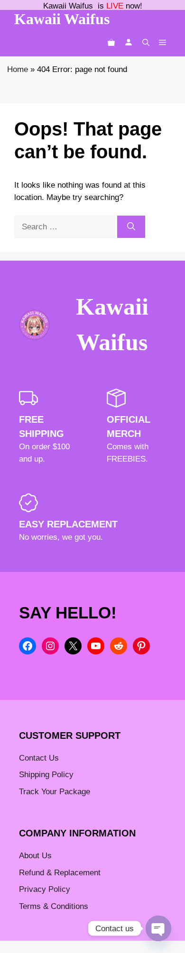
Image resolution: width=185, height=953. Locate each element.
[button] (146, 42)
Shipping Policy (46, 774)
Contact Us (39, 757)
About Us (35, 855)
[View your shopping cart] (111, 42)
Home (17, 69)
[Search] (131, 227)
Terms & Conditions (53, 906)
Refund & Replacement (60, 872)
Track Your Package (54, 791)
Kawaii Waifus (62, 18)
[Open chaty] (158, 928)
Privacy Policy (44, 889)
